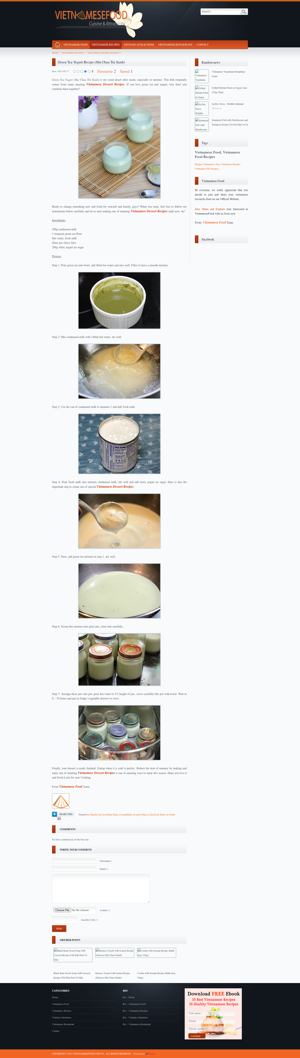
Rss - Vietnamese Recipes (135, 1010)
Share (98, 814)
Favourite (105, 71)
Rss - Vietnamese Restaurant (137, 1024)
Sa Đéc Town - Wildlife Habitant (227, 103)
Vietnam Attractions (139, 44)
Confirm (195, 1036)
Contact (203, 44)
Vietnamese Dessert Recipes (103, 52)
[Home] (57, 45)
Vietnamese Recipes (106, 44)
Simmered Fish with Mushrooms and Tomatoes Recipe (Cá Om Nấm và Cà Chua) (230, 124)
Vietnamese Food (75, 44)
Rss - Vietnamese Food (134, 1003)
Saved (125, 71)
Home (55, 52)
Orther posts (70, 940)
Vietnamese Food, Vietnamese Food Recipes (217, 154)
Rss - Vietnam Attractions (135, 1017)
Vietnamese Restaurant (175, 44)
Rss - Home (128, 997)
